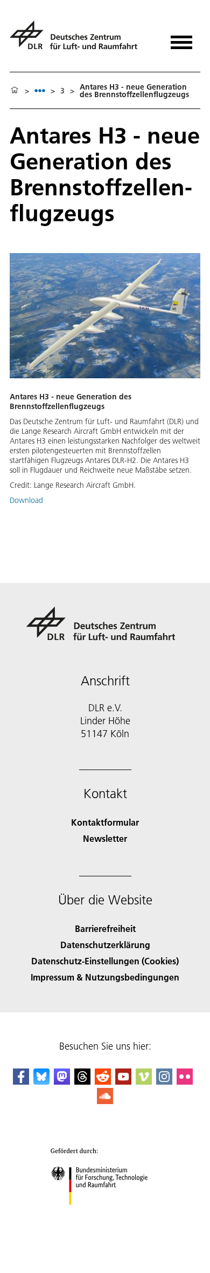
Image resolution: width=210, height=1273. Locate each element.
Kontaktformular (105, 822)
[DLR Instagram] (164, 1081)
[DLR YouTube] (123, 1081)
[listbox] (39, 90)
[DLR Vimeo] (144, 1081)
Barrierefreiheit (105, 928)
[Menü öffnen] (181, 38)
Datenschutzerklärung (105, 944)
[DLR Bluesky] (41, 1081)
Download (26, 500)
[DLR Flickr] (185, 1081)
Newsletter (105, 838)
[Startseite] (14, 90)
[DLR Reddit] (103, 1081)
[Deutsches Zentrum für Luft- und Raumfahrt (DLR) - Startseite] (78, 40)
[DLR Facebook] (21, 1081)
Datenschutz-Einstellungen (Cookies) (105, 960)
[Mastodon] (62, 1081)
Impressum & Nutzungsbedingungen (105, 977)
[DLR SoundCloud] (105, 1100)
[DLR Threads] (82, 1081)
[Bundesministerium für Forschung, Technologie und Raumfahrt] (105, 1215)
